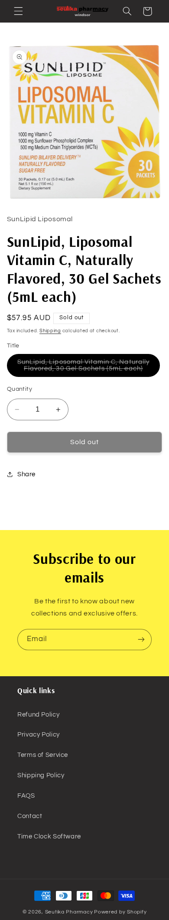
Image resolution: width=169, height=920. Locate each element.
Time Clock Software (49, 836)
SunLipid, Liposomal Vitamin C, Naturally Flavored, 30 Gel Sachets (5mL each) (88, 368)
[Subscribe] (141, 639)
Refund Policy (38, 714)
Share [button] (26, 474)
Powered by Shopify (120, 912)
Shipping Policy (40, 775)
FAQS (26, 795)
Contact (29, 816)
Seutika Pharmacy (69, 912)
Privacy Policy (38, 734)
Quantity (19, 389)
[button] (18, 11)
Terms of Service (42, 755)
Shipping (50, 330)
